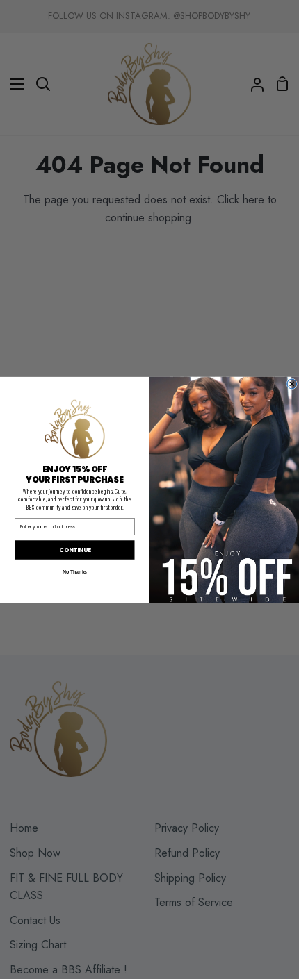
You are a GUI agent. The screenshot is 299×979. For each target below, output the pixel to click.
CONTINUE (74, 550)
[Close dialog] (292, 384)
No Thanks (75, 571)
